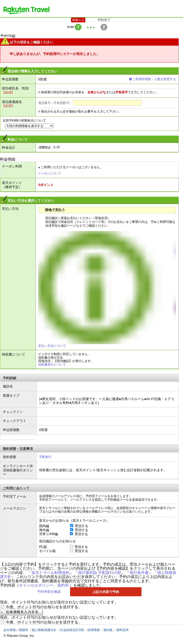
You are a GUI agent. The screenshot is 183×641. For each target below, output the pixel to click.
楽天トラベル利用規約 (50, 573)
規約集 (108, 630)
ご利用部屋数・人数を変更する (154, 79)
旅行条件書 (139, 573)
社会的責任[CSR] (72, 630)
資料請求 (122, 630)
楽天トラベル (26, 10)
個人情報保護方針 (44, 630)
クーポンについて (49, 173)
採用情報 (93, 630)
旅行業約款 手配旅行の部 (99, 573)
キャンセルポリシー (36, 585)
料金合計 (8, 147)
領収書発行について (52, 364)
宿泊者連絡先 (12, 102)
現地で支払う (55, 210)
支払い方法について (52, 345)
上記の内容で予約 (105, 592)
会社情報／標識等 (15, 630)
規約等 (63, 585)
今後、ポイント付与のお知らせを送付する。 (44, 607)
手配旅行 (45, 457)
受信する (81, 526)
